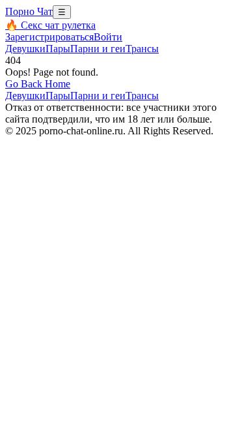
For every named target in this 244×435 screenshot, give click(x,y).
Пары (58, 48)
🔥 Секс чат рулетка (50, 25)
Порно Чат (29, 11)
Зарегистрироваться (49, 36)
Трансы (142, 48)
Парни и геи (98, 48)
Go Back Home (37, 83)
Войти (108, 36)
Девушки (25, 48)
